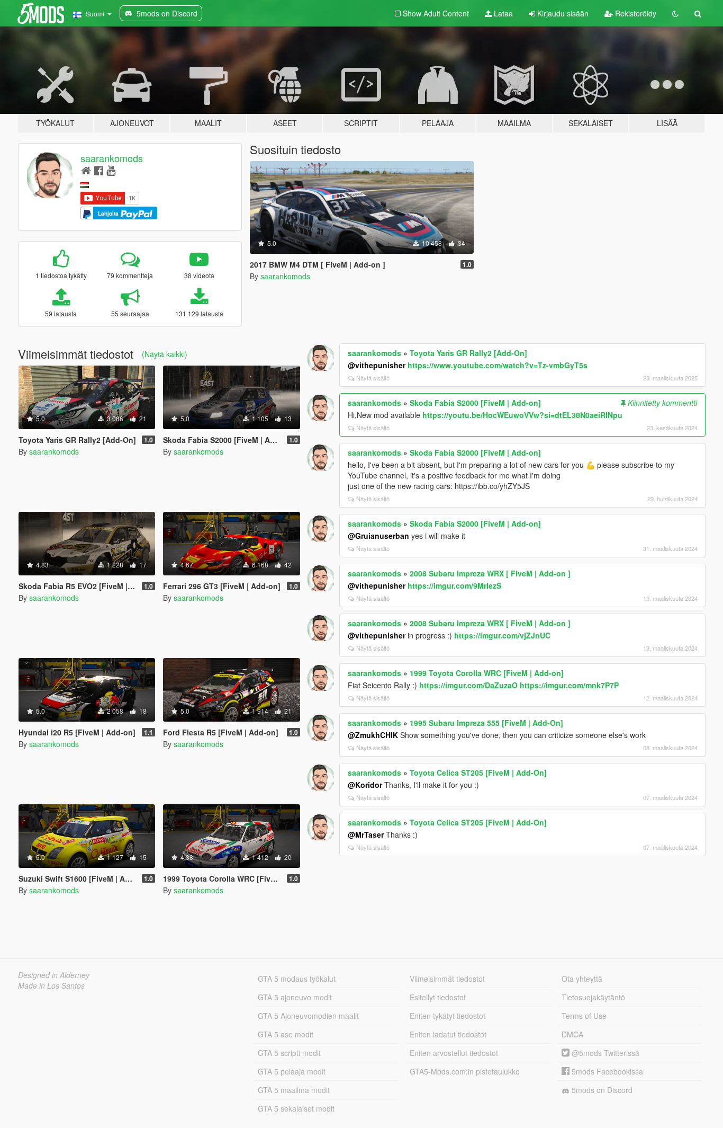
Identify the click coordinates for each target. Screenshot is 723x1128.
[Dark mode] (675, 13)
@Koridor (365, 784)
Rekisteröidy (634, 13)
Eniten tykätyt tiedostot (447, 1015)
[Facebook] (99, 169)
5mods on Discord (601, 1090)
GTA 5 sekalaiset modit (296, 1108)
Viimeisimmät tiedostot (447, 978)
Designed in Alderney (53, 975)
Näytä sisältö (373, 378)
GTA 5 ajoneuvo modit (295, 997)
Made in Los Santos (51, 985)
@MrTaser (366, 834)
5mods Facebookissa (606, 1071)
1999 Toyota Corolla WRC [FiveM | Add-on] (487, 673)
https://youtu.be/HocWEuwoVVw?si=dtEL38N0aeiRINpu (522, 415)
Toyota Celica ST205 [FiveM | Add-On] (478, 772)
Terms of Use (584, 1015)
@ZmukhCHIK (373, 735)
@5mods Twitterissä (604, 1052)
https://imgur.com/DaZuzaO (468, 685)
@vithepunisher (376, 365)
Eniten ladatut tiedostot (448, 1034)
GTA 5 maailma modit (294, 1090)
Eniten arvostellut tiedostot (454, 1052)
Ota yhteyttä (582, 978)
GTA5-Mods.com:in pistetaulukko (465, 1071)
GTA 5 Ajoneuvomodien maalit (308, 1015)
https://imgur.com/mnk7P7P (569, 685)
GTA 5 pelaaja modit (292, 1071)
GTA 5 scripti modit (289, 1052)
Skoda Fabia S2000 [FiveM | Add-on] (475, 402)
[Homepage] (86, 169)
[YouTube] (111, 169)
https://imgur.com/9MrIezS (454, 585)
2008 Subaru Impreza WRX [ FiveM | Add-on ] (490, 573)
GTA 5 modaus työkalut (297, 978)
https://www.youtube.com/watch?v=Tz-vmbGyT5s (498, 365)
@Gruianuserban (378, 535)
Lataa (502, 13)
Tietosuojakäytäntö (593, 997)
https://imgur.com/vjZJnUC (502, 635)
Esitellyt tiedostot (438, 997)
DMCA (572, 1034)
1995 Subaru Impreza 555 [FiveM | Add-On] (486, 722)
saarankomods (111, 158)
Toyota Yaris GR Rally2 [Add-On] (468, 353)
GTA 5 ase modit (285, 1034)
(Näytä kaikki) (164, 354)
